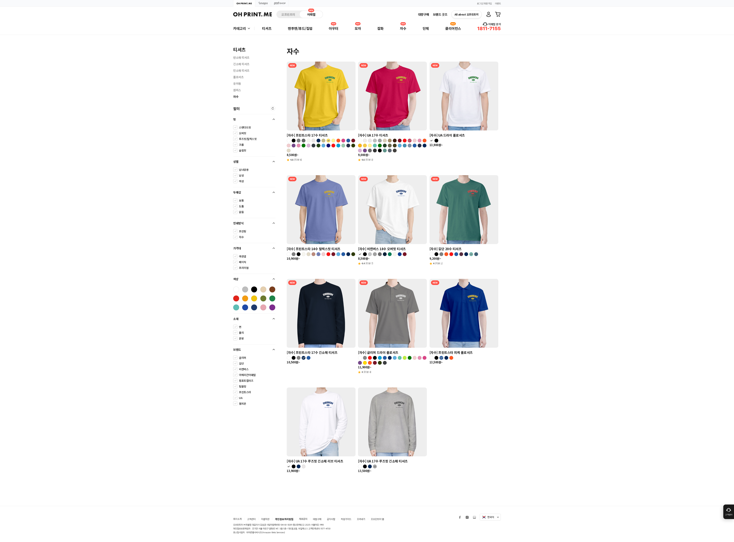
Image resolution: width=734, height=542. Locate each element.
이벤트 (498, 3)
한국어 (490, 517)
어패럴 (311, 14)
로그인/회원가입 (484, 3)
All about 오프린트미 (467, 14)
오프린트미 (288, 14)
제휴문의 (303, 519)
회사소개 (237, 519)
